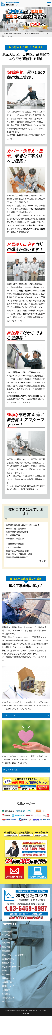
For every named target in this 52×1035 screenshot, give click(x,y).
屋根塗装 (6, 947)
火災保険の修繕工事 (11, 966)
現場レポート (8, 978)
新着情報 (6, 994)
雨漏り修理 (7, 931)
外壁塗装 (6, 943)
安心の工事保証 (10, 769)
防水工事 (6, 935)
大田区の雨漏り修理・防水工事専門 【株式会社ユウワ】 (23, 1010)
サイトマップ (8, 1002)
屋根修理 (6, 951)
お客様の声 (7, 982)
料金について (9, 715)
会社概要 (6, 990)
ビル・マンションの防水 (13, 955)
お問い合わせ (8, 998)
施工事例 (6, 974)
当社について (8, 959)
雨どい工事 (7, 939)
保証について (8, 970)
